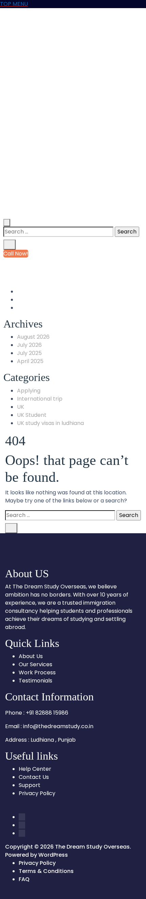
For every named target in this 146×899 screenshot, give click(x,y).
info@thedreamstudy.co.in (59, 270)
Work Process (37, 672)
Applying (28, 391)
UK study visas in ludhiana (50, 423)
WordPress (53, 855)
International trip (39, 399)
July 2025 (29, 353)
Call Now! (15, 253)
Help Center (35, 769)
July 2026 (29, 345)
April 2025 (30, 361)
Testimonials (35, 680)
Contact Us (34, 777)
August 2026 (33, 337)
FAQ (24, 879)
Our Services (35, 664)
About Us (31, 656)
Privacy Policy (37, 793)
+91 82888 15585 (46, 262)
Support (29, 785)
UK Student (32, 415)
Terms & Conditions (46, 871)
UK (20, 407)
